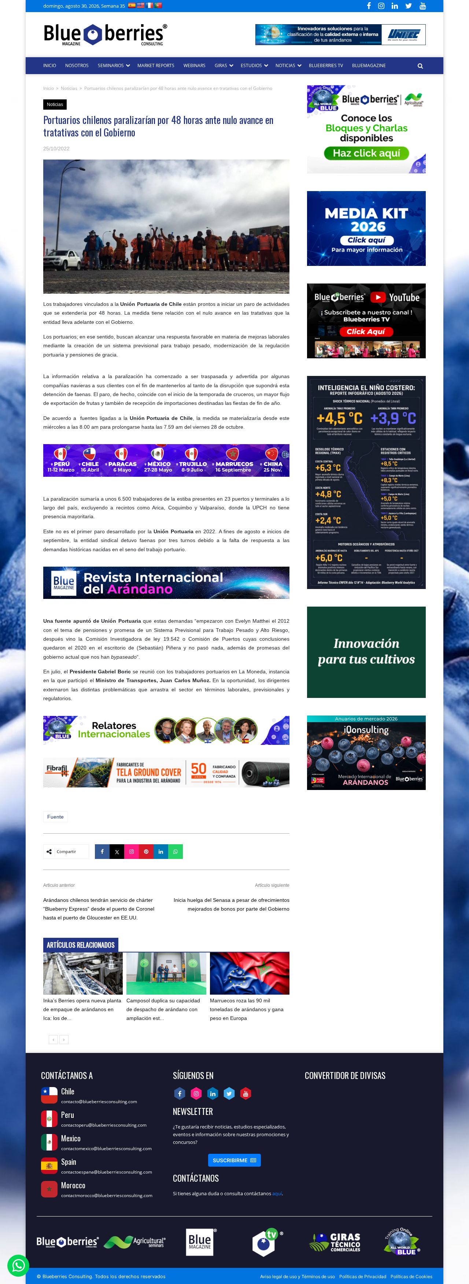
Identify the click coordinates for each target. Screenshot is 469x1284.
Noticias (69, 88)
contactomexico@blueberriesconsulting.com (106, 1148)
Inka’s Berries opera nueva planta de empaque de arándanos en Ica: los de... (82, 1009)
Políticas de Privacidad (362, 1276)
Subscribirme (234, 1160)
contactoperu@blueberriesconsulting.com (104, 1125)
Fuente (55, 817)
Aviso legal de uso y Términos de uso (297, 1276)
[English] (141, 5)
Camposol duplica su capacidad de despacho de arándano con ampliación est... (163, 1009)
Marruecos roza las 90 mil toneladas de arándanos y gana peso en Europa (247, 1009)
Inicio (48, 88)
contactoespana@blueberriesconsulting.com (106, 1172)
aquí (277, 1193)
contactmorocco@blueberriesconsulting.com (106, 1195)
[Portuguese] (158, 5)
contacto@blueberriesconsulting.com (99, 1101)
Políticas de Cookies (411, 1276)
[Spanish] (132, 5)
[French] (149, 5)
